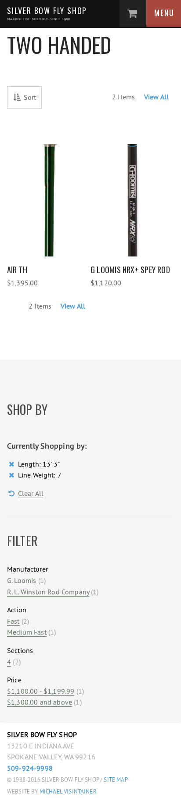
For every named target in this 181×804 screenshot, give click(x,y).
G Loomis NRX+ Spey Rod (130, 269)
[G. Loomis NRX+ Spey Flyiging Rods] (132, 200)
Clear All (30, 493)
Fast (13, 621)
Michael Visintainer (67, 791)
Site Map (115, 779)
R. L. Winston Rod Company (48, 591)
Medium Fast (27, 632)
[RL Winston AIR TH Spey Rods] (48, 200)
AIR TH (17, 269)
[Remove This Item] (12, 464)
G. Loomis (21, 580)
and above (39, 702)
